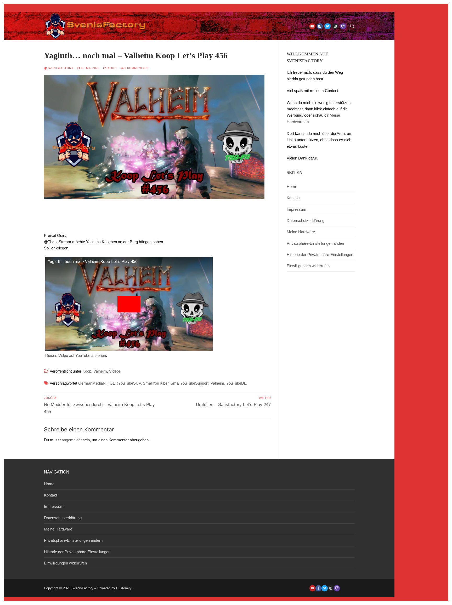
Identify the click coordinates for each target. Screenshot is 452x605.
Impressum (296, 209)
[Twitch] (343, 26)
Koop (111, 68)
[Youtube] (312, 26)
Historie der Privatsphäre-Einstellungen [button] (320, 254)
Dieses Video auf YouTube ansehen (75, 355)
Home (292, 186)
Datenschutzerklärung (305, 220)
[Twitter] (327, 26)
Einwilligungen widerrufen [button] (308, 266)
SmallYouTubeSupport (189, 383)
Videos (115, 371)
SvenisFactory (60, 68)
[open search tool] (352, 26)
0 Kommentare (136, 68)
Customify (123, 588)
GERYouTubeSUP (125, 383)
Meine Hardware (301, 232)
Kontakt (293, 198)
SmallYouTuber (155, 383)
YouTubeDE (236, 383)
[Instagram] (335, 26)
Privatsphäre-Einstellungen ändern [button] (316, 243)
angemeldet (72, 440)
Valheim (100, 371)
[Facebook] (320, 26)
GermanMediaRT (93, 383)
